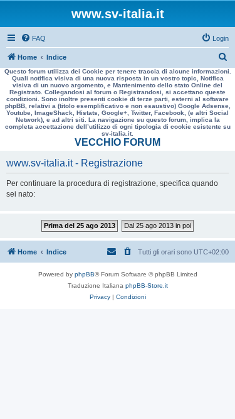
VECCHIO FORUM (117, 142)
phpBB (85, 274)
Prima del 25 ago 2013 (79, 225)
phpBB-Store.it (146, 285)
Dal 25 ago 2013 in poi (157, 225)
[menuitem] (33, 38)
